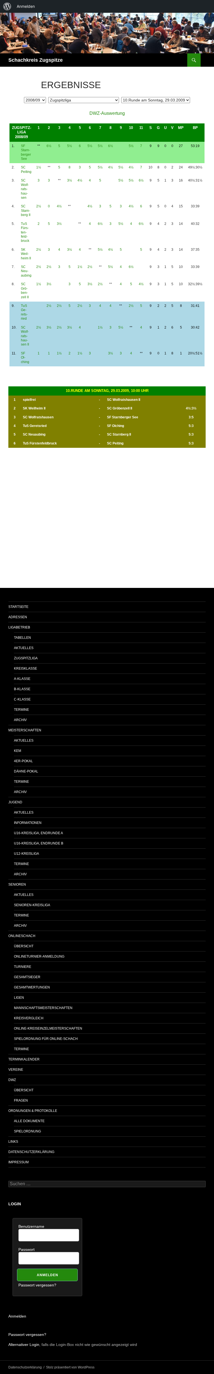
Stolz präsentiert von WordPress (70, 1367)
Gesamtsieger (27, 977)
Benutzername (31, 1226)
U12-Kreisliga (26, 854)
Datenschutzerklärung (31, 1152)
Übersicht (23, 946)
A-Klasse (22, 679)
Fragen (21, 1100)
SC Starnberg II (25, 210)
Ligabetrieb (19, 627)
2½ (38, 206)
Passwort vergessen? (37, 1285)
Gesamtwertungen (32, 987)
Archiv (20, 720)
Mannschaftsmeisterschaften (43, 1008)
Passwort (26, 1249)
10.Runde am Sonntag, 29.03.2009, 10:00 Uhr (107, 391)
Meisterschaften (24, 730)
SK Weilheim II (26, 254)
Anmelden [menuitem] (26, 6)
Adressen (17, 617)
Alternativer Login (23, 1344)
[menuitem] (7, 6)
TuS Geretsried (24, 312)
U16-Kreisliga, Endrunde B (38, 843)
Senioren (17, 884)
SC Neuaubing (26, 271)
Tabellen (22, 638)
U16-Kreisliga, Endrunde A (38, 833)
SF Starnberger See (26, 152)
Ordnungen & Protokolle (32, 1111)
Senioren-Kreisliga (32, 905)
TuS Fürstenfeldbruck (25, 232)
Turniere (22, 967)
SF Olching (25, 357)
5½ (69, 146)
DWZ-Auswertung (107, 113)
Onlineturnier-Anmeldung (39, 956)
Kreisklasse (25, 668)
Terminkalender (24, 1059)
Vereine (15, 1070)
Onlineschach (21, 936)
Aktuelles (23, 648)
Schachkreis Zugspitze (35, 60)
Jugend (15, 802)
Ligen (19, 998)
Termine (21, 710)
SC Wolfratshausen (25, 189)
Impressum (18, 1162)
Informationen (28, 823)
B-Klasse (22, 689)
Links (13, 1142)
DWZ (12, 1080)
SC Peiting (26, 169)
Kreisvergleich (28, 1018)
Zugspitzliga (26, 658)
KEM (17, 751)
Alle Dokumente (29, 1121)
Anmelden (17, 1316)
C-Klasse (22, 699)
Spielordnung (27, 1131)
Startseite (18, 607)
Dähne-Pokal (26, 771)
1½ (38, 167)
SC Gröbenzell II (25, 290)
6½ (49, 146)
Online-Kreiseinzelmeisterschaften (48, 1028)
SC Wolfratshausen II (25, 336)
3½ (69, 180)
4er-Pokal (23, 761)
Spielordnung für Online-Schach (46, 1039)
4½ (110, 167)
